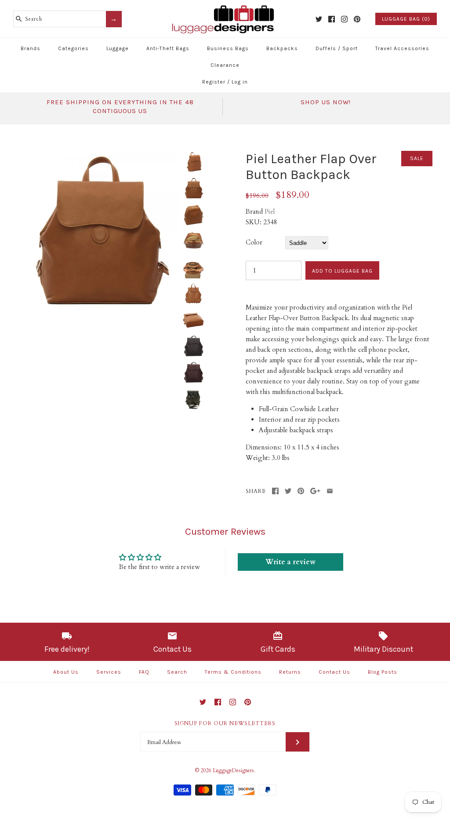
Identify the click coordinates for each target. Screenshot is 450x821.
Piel (270, 211)
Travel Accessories (402, 48)
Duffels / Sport (337, 48)
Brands (30, 48)
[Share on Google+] (315, 491)
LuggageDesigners (233, 770)
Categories (73, 48)
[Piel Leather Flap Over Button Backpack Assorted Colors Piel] (98, 156)
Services (108, 672)
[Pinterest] (357, 19)
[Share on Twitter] (288, 491)
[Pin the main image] (301, 491)
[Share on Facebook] (275, 491)
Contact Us (334, 672)
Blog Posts (382, 672)
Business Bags (228, 48)
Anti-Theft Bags (167, 48)
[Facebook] (331, 19)
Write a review (290, 562)
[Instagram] (344, 19)
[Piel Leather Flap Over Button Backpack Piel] (193, 399)
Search (177, 672)
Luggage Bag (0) (406, 19)
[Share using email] (330, 491)
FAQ (144, 672)
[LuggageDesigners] (225, 6)
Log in (240, 82)
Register (213, 82)
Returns (290, 672)
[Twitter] (319, 19)
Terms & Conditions (233, 672)
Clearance (225, 65)
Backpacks (282, 48)
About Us (66, 672)
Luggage (117, 48)
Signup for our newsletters (225, 723)
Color (254, 242)
